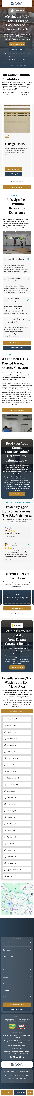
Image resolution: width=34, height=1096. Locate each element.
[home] (17, 3)
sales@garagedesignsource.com (17, 1045)
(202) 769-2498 (17, 1049)
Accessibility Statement (14, 1081)
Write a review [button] (10, 536)
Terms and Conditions (21, 1078)
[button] (30, 1092)
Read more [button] (8, 559)
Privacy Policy (10, 1078)
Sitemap (24, 1081)
